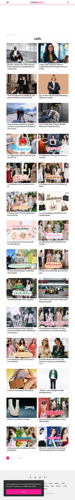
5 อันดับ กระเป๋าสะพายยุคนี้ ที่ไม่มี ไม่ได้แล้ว (20, 390)
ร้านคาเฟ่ (58, 486)
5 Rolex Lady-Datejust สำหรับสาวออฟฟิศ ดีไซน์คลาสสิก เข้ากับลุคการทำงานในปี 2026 (53, 67)
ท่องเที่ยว (46, 486)
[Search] (68, 2)
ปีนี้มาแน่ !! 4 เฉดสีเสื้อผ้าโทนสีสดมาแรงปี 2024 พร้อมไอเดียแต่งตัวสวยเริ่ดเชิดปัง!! (52, 449)
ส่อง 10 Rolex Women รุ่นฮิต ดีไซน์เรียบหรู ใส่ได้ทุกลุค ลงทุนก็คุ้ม (53, 97)
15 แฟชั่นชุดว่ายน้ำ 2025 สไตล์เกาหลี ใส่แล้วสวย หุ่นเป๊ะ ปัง (21, 157)
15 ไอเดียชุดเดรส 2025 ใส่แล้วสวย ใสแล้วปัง (20, 185)
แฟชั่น (50, 483)
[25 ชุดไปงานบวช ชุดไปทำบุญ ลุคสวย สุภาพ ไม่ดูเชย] (53, 259)
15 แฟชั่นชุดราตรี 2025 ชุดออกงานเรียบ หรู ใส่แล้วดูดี (53, 157)
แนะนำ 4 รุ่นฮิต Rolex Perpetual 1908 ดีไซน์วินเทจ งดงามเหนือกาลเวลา (52, 126)
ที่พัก (52, 486)
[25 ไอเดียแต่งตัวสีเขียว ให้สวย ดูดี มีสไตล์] (21, 288)
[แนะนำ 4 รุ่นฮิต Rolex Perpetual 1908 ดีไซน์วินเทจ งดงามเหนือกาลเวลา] (53, 113)
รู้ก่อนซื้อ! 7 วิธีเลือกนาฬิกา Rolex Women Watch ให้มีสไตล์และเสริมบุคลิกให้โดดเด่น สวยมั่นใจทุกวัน (21, 67)
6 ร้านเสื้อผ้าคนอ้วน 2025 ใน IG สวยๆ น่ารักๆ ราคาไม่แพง (20, 361)
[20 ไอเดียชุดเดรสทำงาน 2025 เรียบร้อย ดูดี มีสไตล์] (53, 173)
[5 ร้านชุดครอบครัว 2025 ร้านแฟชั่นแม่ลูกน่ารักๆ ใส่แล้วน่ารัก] (21, 201)
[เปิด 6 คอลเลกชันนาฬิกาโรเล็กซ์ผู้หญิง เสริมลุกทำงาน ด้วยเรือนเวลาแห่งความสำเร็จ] (21, 84)
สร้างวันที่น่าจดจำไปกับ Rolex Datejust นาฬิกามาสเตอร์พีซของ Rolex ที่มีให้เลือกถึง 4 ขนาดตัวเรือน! (21, 331)
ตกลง (23, 492)
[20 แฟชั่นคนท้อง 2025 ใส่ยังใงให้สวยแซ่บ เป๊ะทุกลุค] (53, 230)
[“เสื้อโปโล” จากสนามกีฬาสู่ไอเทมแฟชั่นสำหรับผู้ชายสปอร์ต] (53, 379)
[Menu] (7, 2)
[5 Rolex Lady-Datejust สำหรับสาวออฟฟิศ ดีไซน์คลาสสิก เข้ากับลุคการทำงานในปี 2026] (53, 53)
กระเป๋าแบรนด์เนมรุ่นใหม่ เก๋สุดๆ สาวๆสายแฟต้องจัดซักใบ (52, 420)
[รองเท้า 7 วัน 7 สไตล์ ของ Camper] (21, 408)
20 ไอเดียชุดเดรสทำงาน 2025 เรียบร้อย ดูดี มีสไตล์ (53, 185)
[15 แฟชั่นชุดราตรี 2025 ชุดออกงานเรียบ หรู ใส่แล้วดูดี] (53, 144)
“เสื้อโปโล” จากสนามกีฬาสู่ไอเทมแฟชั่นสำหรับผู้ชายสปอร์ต (51, 391)
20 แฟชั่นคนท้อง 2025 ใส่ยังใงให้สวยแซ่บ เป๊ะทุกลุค (52, 243)
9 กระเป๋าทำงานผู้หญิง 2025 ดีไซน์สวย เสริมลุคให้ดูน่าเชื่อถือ (52, 214)
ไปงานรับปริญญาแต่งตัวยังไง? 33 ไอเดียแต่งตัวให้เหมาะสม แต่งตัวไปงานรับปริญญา (53, 330)
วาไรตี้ (65, 486)
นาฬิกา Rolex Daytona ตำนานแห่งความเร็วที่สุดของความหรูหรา (53, 301)
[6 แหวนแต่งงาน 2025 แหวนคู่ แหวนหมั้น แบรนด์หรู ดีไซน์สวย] (21, 230)
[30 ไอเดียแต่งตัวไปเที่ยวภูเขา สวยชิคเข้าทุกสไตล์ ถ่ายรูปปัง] (21, 259)
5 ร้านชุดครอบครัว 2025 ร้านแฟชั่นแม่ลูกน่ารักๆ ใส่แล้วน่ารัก (21, 214)
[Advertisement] (37, 19)
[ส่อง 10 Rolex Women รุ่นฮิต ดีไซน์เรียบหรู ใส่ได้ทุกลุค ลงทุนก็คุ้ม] (53, 84)
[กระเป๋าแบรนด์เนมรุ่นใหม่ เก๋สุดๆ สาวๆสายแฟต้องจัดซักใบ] (53, 408)
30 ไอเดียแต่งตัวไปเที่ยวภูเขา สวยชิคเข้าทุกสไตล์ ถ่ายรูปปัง (20, 272)
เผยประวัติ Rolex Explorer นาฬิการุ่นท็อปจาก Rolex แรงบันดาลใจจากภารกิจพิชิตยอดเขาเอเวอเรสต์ (21, 127)
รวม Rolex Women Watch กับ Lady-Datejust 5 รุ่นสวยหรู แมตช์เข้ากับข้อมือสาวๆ (52, 362)
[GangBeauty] (37, 2)
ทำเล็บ (63, 483)
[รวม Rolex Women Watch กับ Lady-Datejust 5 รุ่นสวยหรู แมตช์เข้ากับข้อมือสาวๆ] (53, 348)
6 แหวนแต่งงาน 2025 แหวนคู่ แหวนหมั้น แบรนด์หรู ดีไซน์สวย (20, 243)
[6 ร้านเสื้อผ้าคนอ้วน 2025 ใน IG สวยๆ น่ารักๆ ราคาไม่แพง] (21, 348)
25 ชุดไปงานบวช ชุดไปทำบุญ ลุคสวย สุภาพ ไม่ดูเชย (53, 272)
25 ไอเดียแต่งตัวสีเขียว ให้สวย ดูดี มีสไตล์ (20, 300)
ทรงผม (45, 483)
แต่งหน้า (57, 483)
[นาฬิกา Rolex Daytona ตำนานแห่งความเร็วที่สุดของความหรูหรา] (53, 288)
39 (20, 458)
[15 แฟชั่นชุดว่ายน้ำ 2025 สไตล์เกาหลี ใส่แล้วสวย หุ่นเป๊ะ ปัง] (21, 144)
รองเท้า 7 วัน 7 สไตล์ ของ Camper (18, 419)
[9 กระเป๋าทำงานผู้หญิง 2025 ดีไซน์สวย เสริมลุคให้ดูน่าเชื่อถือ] (53, 201)
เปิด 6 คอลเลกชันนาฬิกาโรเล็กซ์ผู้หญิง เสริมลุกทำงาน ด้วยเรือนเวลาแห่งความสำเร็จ (21, 97)
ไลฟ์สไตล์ (44, 489)
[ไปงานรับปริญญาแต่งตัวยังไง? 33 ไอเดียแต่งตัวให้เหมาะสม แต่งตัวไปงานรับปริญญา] (53, 317)
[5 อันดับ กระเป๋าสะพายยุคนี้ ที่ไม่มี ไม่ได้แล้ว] (21, 379)
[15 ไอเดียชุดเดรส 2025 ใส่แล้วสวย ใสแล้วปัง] (21, 173)
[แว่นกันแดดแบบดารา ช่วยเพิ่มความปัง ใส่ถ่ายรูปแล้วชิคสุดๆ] (21, 437)
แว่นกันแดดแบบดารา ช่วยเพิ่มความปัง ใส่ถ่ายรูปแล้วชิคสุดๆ (21, 449)
